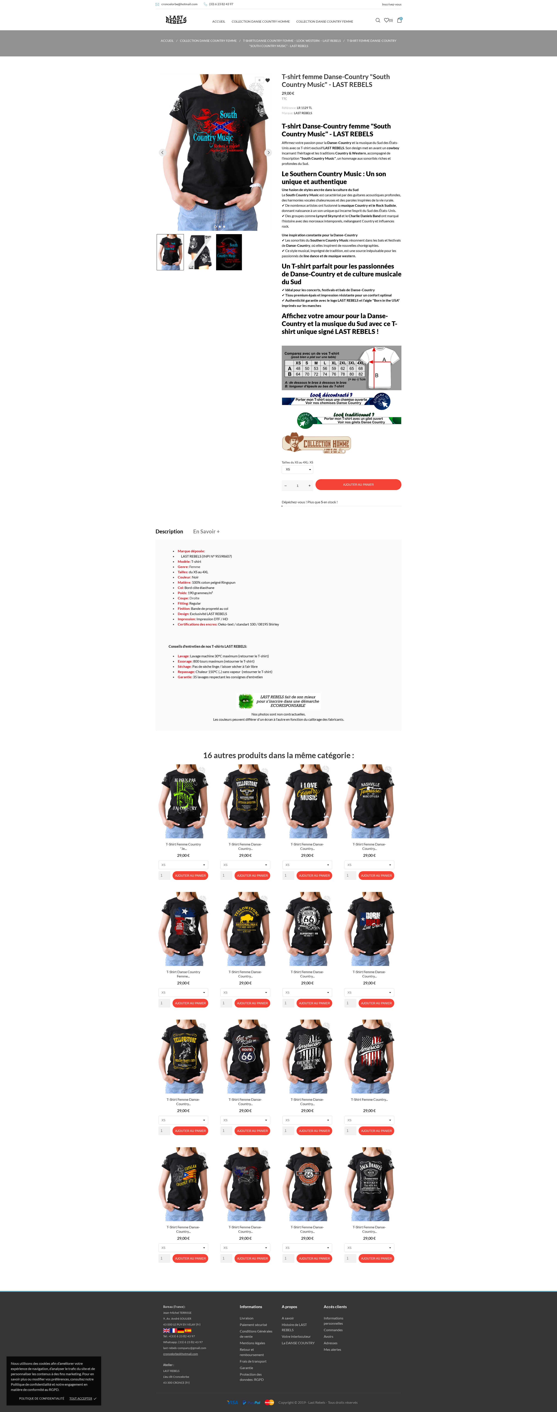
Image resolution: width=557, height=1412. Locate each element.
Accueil (218, 21)
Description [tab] (169, 531)
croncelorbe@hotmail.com (179, 4)
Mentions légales (252, 1343)
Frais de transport (253, 1361)
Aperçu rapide (183, 845)
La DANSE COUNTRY (298, 1343)
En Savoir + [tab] (206, 531)
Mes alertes (332, 1349)
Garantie (246, 1368)
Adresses (330, 1343)
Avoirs (328, 1336)
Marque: (287, 113)
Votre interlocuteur (296, 1336)
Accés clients (335, 1306)
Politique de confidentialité (41, 1398)
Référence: (289, 108)
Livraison (246, 1318)
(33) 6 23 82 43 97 (221, 4)
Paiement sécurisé (253, 1324)
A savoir (288, 1318)
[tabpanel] (215, 152)
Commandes (333, 1330)
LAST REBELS (303, 113)
